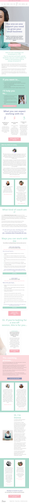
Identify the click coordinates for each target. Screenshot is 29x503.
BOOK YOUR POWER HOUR (14, 351)
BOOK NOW (14, 273)
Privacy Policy (17, 501)
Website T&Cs (12, 501)
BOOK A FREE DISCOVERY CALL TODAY (14, 496)
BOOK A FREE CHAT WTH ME (14, 139)
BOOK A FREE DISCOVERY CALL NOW (14, 45)
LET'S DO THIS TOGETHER (14, 378)
